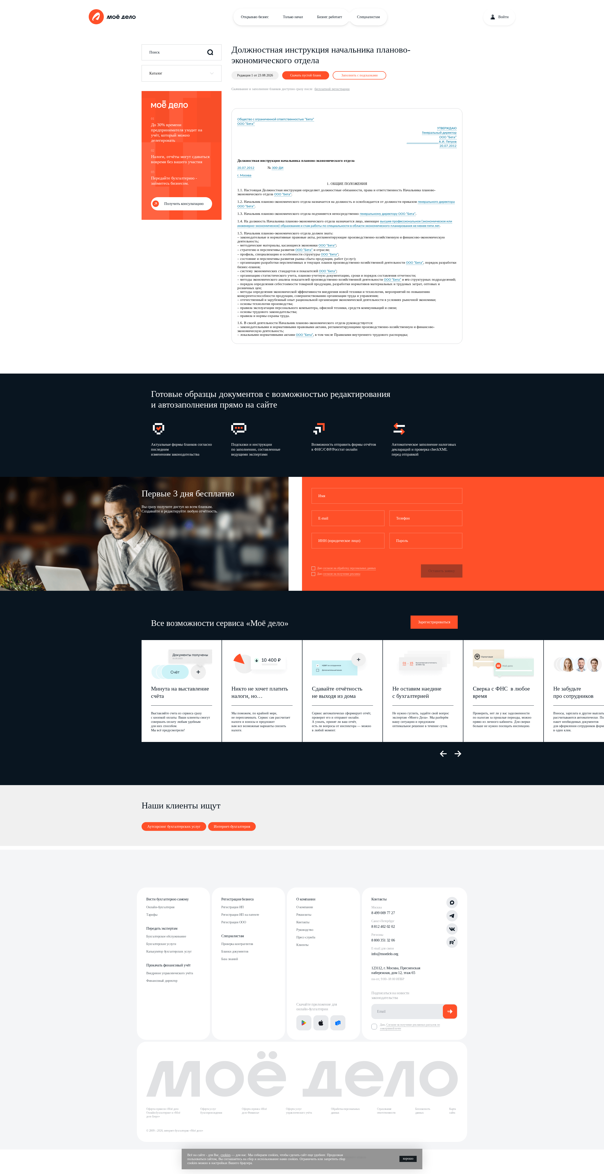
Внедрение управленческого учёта (169, 973)
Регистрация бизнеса (237, 899)
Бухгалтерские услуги (161, 944)
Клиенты (302, 945)
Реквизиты (303, 914)
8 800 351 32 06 (383, 940)
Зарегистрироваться (434, 622)
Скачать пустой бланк (305, 75)
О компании (305, 899)
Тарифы (151, 914)
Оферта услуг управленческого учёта (299, 1110)
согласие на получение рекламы (341, 573)
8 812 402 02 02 (383, 926)
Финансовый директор (161, 980)
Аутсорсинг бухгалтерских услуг (174, 826)
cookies (226, 1155)
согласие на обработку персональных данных (349, 568)
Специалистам (368, 17)
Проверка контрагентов (237, 944)
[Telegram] (452, 915)
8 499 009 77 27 (383, 913)
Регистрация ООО (233, 922)
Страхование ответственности (386, 1110)
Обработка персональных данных (345, 1110)
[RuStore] (337, 1022)
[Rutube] (452, 942)
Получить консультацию (184, 204)
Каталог (155, 73)
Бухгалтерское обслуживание (166, 936)
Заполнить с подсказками (359, 75)
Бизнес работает (329, 17)
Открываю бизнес (255, 17)
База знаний (229, 959)
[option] (183, 439)
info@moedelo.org (384, 954)
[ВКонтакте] (452, 929)
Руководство (304, 930)
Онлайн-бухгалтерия (160, 907)
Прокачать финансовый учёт (168, 965)
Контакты (302, 922)
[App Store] (320, 1022)
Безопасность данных (422, 1110)
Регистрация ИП (232, 907)
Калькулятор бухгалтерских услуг (169, 951)
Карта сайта (452, 1110)
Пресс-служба (305, 937)
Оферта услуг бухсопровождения (211, 1110)
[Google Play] (303, 1022)
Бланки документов (234, 951)
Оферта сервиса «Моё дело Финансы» (254, 1110)
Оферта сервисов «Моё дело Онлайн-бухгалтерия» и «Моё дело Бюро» (163, 1112)
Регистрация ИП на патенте (240, 914)
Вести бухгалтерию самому (167, 899)
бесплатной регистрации (332, 89)
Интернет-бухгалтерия (232, 826)
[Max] (452, 902)
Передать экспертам (161, 928)
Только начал (293, 17)
